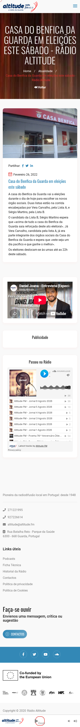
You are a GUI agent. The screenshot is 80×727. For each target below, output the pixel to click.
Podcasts (9, 559)
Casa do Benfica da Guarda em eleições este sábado (37, 184)
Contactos (9, 578)
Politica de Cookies (15, 590)
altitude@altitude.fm (21, 524)
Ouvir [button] (41, 721)
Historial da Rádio (14, 571)
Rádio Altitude (36, 710)
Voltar (41, 87)
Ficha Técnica (12, 565)
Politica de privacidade (18, 584)
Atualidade (45, 71)
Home (27, 71)
